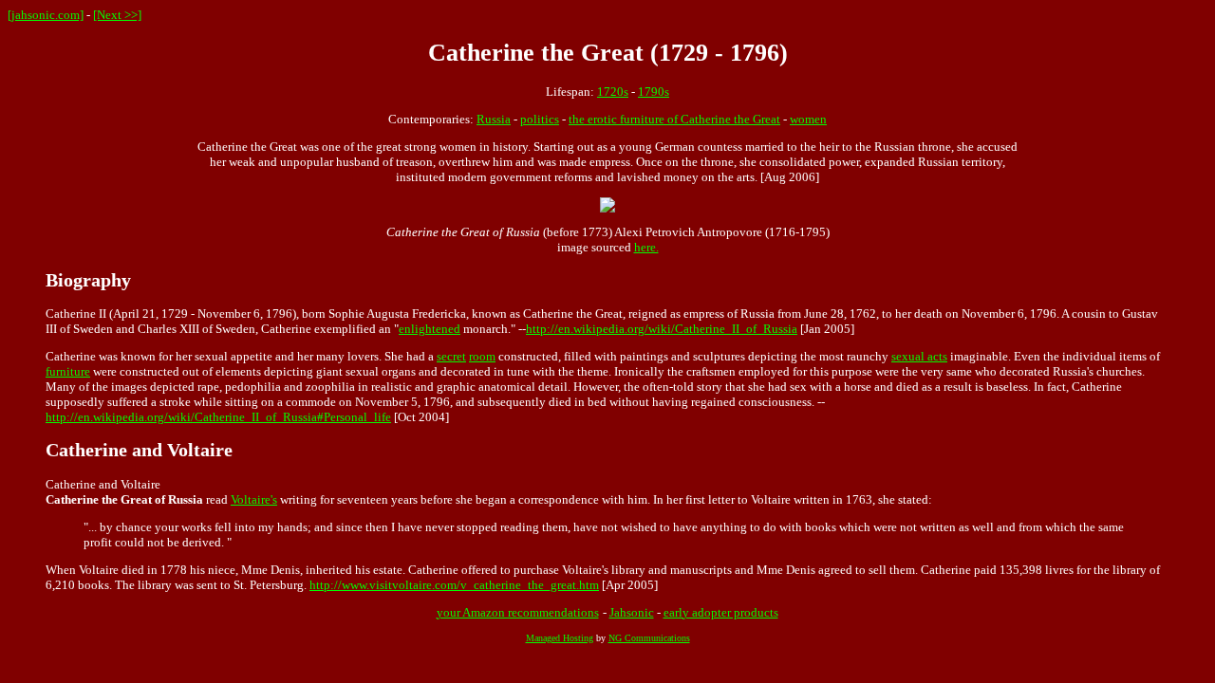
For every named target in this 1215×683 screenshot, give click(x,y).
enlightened (429, 329)
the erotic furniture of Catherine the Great (674, 119)
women (808, 119)
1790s (653, 91)
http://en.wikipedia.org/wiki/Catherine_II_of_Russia (661, 329)
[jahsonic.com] (46, 15)
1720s (612, 91)
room (482, 356)
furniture (68, 371)
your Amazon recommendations (518, 612)
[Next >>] (117, 15)
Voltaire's (254, 499)
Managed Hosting (559, 638)
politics (539, 119)
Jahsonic (631, 612)
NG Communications (649, 638)
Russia (494, 119)
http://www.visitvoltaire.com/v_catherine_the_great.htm (454, 585)
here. (646, 247)
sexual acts (919, 356)
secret (451, 356)
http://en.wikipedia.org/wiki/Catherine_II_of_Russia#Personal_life (218, 417)
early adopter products (721, 612)
